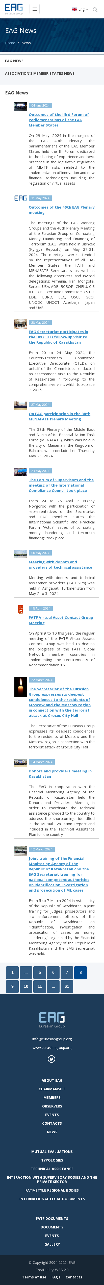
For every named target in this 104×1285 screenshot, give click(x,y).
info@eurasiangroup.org (52, 1039)
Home (10, 42)
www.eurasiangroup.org (52, 1047)
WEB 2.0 (62, 1269)
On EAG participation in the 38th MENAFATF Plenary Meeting (59, 416)
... (26, 972)
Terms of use (34, 1277)
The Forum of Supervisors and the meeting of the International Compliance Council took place (61, 485)
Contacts (52, 1123)
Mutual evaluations (52, 1151)
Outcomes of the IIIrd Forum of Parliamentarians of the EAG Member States (59, 120)
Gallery (52, 1244)
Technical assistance (52, 1168)
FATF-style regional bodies (52, 1190)
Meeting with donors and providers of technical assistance (60, 564)
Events (52, 1114)
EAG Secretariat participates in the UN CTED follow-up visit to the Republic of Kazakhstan (58, 337)
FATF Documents (52, 1218)
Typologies (52, 1160)
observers (52, 1106)
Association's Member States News (39, 73)
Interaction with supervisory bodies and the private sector (52, 1179)
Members (52, 1097)
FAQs (56, 1277)
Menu (35, 9)
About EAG (52, 1080)
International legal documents (52, 1198)
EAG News (14, 60)
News (52, 1131)
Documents (52, 1227)
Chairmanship (52, 1089)
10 (26, 986)
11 (40, 986)
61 (67, 986)
